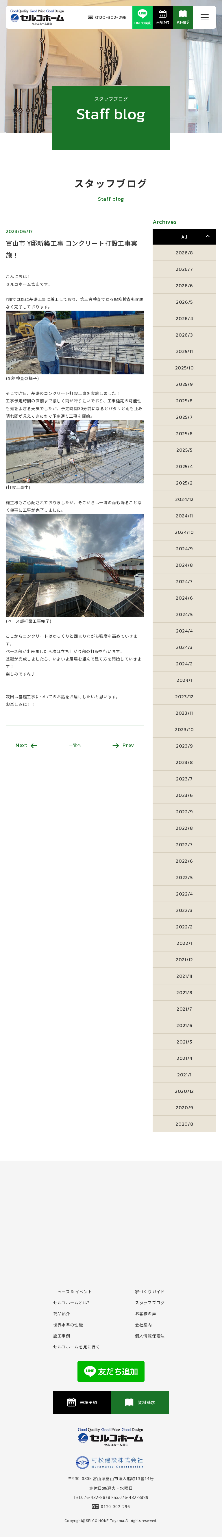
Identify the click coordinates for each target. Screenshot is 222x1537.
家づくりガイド (150, 1291)
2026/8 (184, 252)
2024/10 (184, 532)
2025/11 (184, 351)
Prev (128, 745)
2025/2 (184, 482)
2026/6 (184, 285)
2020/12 (184, 1091)
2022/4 (184, 893)
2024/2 (184, 663)
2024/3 (184, 647)
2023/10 (184, 729)
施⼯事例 (61, 1336)
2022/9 (184, 811)
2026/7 (184, 269)
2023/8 (184, 762)
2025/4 (184, 466)
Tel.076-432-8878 (91, 1497)
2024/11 (184, 515)
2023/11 (184, 713)
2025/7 (184, 417)
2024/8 (184, 565)
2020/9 (184, 1107)
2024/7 (184, 581)
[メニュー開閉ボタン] (204, 17)
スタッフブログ (150, 1302)
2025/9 (184, 384)
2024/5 (184, 614)
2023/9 (184, 745)
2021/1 (184, 1074)
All (184, 236)
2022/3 (184, 910)
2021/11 (184, 976)
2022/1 (184, 943)
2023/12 (184, 696)
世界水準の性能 (68, 1325)
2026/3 (184, 334)
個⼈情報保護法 (150, 1336)
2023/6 (184, 795)
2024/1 (184, 680)
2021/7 (184, 1008)
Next (21, 745)
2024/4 (184, 630)
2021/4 (184, 1058)
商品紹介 (61, 1313)
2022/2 (184, 926)
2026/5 (184, 302)
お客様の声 (145, 1313)
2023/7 (184, 778)
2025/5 (184, 449)
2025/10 (184, 367)
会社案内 (143, 1325)
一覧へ (75, 745)
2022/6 (184, 860)
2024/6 (184, 597)
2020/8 (184, 1124)
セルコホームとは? (71, 1302)
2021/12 (184, 959)
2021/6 (184, 1025)
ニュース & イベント (72, 1291)
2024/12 (184, 499)
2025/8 (184, 400)
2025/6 (184, 433)
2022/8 (184, 828)
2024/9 (184, 548)
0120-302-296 (111, 17)
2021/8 (184, 992)
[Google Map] (111, 1218)
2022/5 (184, 877)
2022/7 (184, 844)
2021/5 (184, 1041)
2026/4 (184, 318)
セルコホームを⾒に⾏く (76, 1347)
